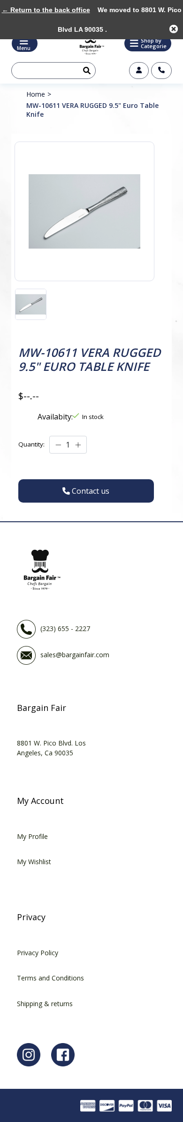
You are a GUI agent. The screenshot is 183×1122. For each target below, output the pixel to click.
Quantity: (31, 444)
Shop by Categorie (154, 43)
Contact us (161, 70)
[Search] (85, 70)
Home (35, 94)
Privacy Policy (37, 952)
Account (139, 70)
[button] (147, 43)
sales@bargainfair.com (74, 654)
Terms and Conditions (50, 977)
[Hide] (173, 29)
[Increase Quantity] (78, 445)
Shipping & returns (45, 1003)
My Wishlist (34, 861)
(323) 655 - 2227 (65, 628)
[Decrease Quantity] (58, 445)
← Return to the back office (46, 10)
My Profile (32, 836)
